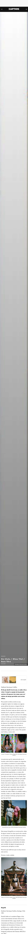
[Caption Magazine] (14, 9)
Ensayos (3, 656)
